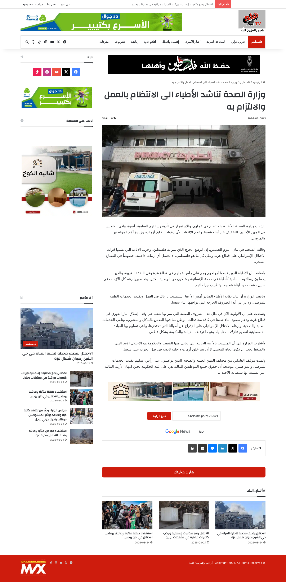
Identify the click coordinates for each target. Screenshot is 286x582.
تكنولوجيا (120, 41)
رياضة (134, 41)
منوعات (104, 41)
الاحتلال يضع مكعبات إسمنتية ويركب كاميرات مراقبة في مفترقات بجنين (186, 535)
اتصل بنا (52, 4)
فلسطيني (256, 41)
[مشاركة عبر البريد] (202, 448)
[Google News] (178, 431)
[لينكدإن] (222, 448)
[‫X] (232, 448)
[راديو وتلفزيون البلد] (251, 21)
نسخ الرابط (159, 416)
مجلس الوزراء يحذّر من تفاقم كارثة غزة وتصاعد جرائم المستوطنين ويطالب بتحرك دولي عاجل (45, 415)
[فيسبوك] (242, 448)
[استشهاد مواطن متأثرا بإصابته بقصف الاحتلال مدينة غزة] (81, 436)
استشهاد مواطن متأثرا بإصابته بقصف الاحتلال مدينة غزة (48, 433)
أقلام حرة (150, 41)
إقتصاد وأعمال (170, 41)
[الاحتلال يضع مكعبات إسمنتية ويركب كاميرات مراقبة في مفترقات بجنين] (184, 515)
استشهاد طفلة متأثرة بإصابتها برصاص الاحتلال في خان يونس (178, 4)
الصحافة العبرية (215, 41)
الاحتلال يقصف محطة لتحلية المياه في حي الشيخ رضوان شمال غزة (241, 535)
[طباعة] (192, 448)
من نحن (65, 4)
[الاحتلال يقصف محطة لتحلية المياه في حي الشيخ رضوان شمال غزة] (240, 515)
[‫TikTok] (37, 72)
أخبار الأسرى (193, 41)
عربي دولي (238, 41)
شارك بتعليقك (184, 472)
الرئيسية (258, 82)
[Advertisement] (57, 255)
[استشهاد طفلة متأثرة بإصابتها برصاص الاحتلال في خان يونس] (127, 515)
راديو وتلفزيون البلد (200, 562)
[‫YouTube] (56, 72)
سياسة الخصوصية (33, 4)
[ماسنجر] (212, 448)
